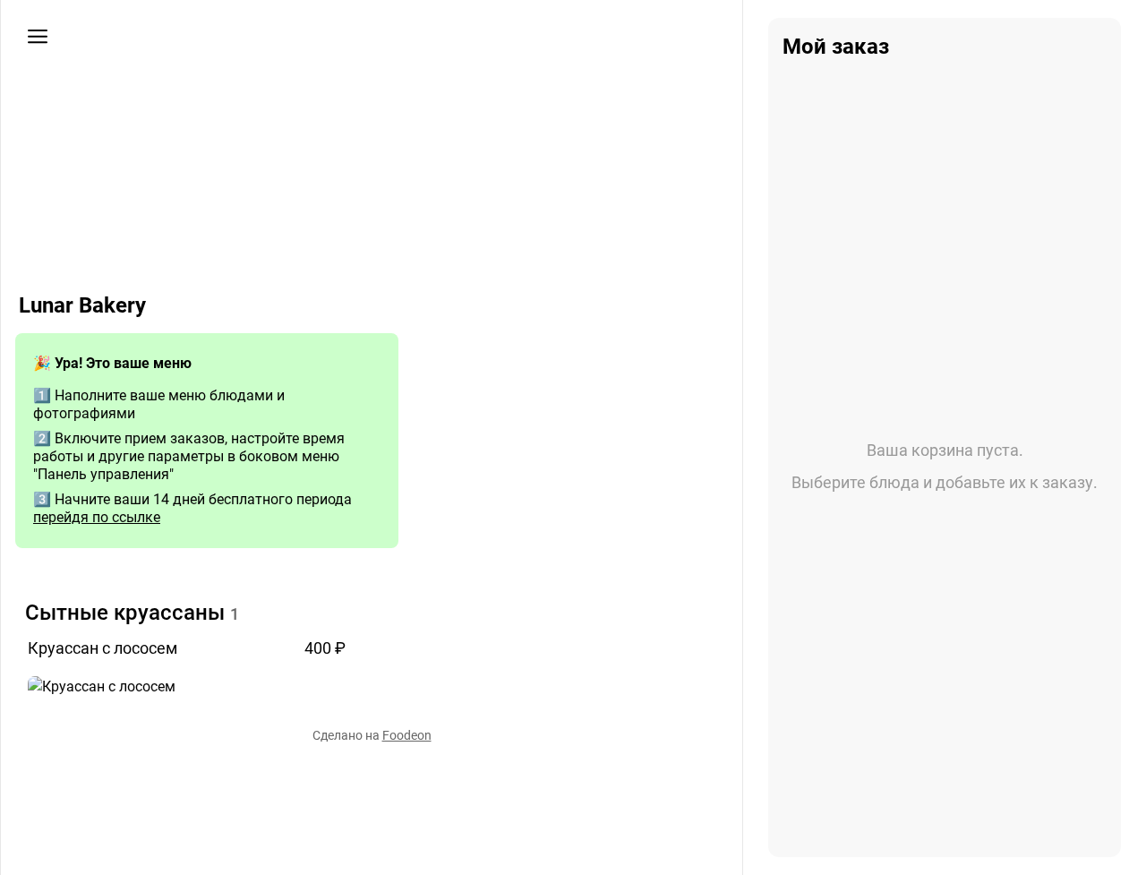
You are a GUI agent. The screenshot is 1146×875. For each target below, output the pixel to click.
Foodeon (407, 735)
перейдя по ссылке (96, 517)
